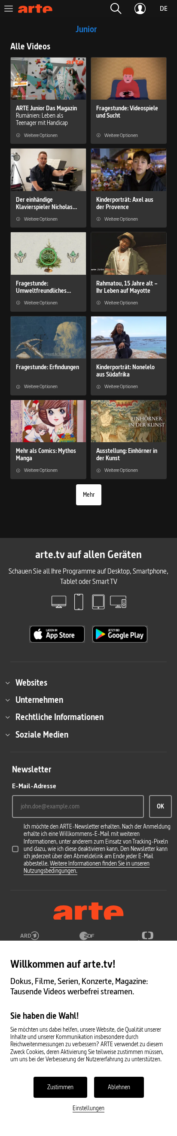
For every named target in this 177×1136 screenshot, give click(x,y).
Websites (31, 682)
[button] (116, 8)
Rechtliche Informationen (59, 717)
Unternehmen (39, 700)
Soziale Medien (41, 734)
